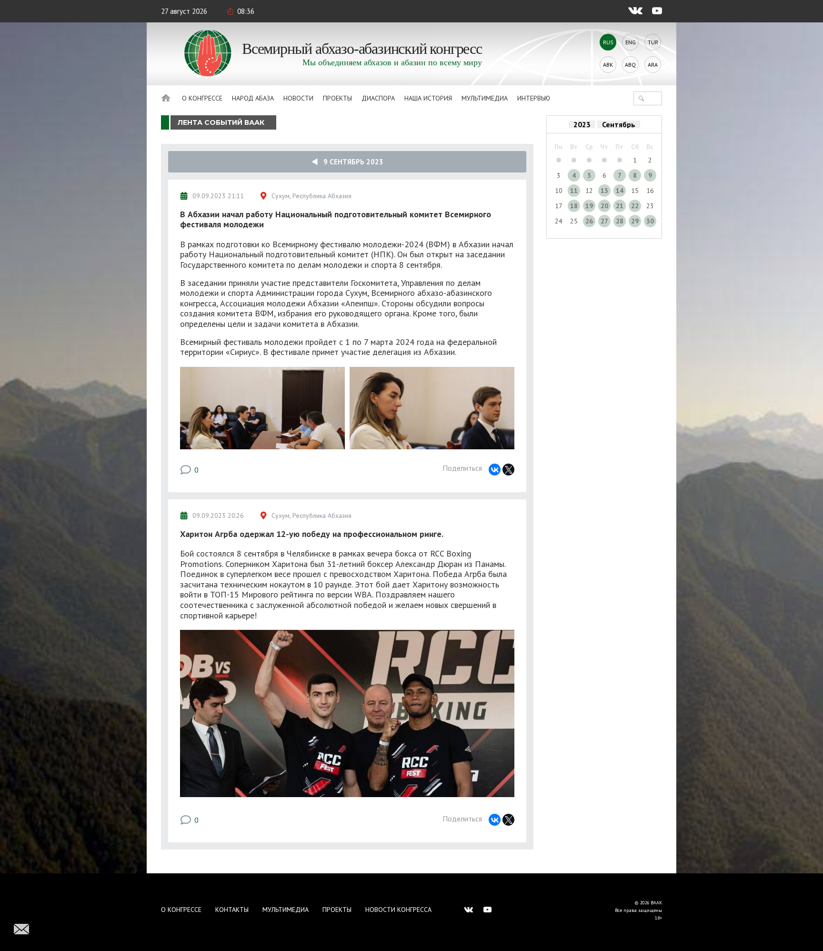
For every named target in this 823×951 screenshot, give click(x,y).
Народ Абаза (253, 98)
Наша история (428, 98)
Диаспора (378, 98)
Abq (630, 64)
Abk (608, 64)
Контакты (232, 909)
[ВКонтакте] (495, 470)
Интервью (533, 98)
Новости (298, 98)
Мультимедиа (485, 98)
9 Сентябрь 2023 (350, 161)
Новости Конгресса (398, 909)
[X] (508, 470)
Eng (630, 42)
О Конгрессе (202, 98)
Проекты (337, 98)
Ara (653, 64)
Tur (653, 42)
